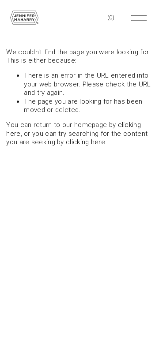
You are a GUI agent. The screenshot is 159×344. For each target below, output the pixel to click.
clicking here (85, 142)
